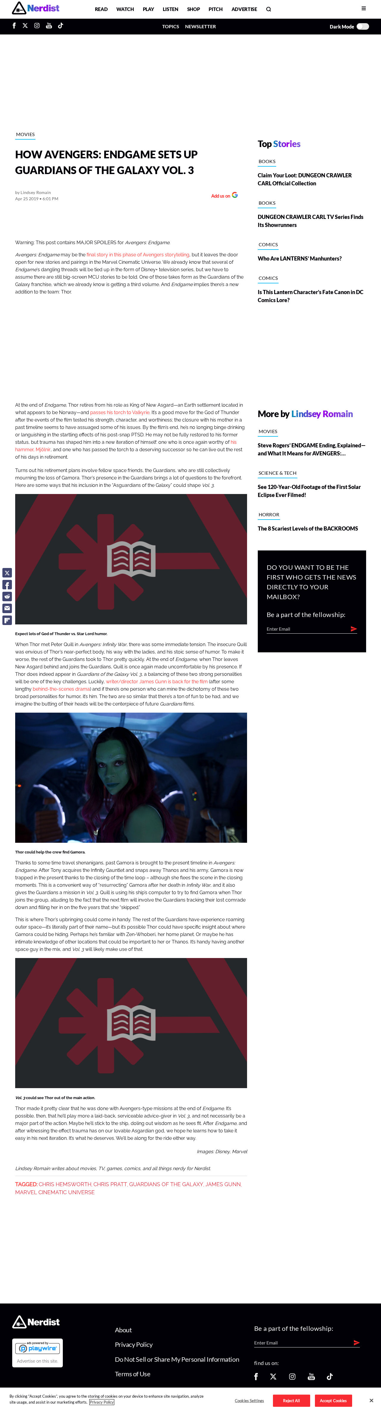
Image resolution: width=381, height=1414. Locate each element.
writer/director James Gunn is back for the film (157, 681)
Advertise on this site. (37, 1361)
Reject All (291, 1400)
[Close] (371, 1400)
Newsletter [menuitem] (200, 26)
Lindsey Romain (36, 192)
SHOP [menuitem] (193, 9)
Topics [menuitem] (170, 26)
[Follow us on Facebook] (256, 1378)
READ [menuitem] (101, 9)
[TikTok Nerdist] (60, 26)
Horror (269, 514)
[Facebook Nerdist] (15, 26)
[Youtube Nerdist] (49, 26)
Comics (268, 244)
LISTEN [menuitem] (170, 9)
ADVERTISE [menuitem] (244, 9)
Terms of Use (133, 1374)
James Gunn (223, 1184)
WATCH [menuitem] (125, 9)
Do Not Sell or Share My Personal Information (177, 1359)
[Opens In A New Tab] (37, 1348)
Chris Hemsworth (65, 1184)
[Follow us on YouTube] (311, 1378)
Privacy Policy (134, 1344)
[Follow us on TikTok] (330, 1378)
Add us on (219, 196)
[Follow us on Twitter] (273, 1378)
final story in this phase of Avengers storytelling (138, 255)
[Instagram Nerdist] (37, 26)
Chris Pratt (110, 1184)
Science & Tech (277, 473)
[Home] (36, 1326)
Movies (25, 134)
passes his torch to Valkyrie (119, 412)
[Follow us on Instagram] (292, 1378)
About (123, 1330)
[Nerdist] (35, 9)
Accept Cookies (333, 1400)
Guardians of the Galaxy (166, 1184)
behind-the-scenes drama (61, 689)
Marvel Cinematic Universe (55, 1192)
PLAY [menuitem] (148, 9)
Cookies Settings (249, 1400)
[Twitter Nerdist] (25, 26)
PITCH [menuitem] (215, 9)
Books (267, 161)
